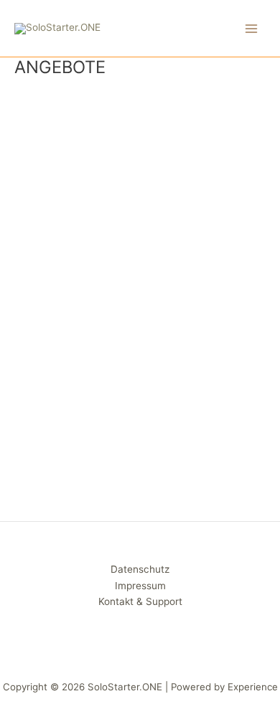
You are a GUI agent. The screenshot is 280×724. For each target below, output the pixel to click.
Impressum (140, 585)
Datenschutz (140, 569)
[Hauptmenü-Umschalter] (251, 28)
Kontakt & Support (140, 601)
